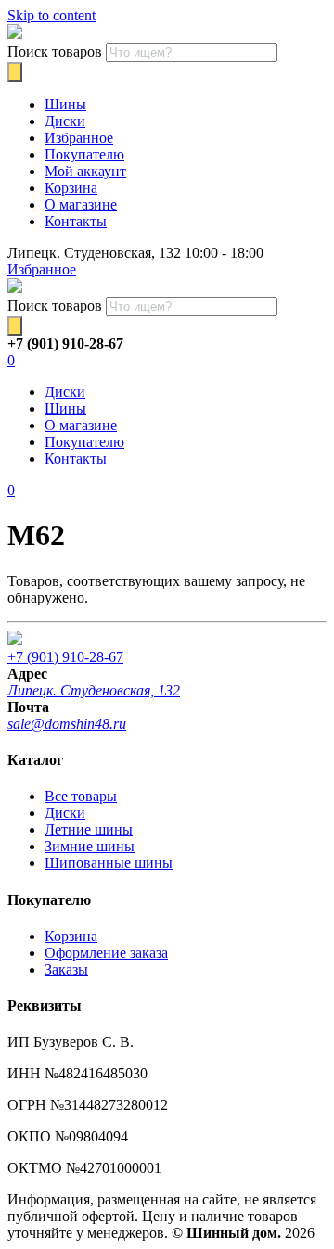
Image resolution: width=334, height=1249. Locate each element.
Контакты (76, 221)
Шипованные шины (109, 863)
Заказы (66, 969)
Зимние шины (90, 846)
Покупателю (84, 154)
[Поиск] (14, 72)
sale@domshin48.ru (66, 724)
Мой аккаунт (85, 171)
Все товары (81, 796)
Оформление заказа (106, 953)
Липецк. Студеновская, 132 (93, 690)
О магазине (81, 204)
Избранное (79, 138)
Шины (65, 104)
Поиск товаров (54, 51)
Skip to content (51, 15)
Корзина (71, 188)
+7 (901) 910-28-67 (65, 657)
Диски (65, 121)
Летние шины (89, 829)
